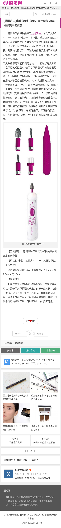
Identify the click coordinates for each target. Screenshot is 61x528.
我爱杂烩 (15, 8)
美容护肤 (40, 515)
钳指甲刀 (50, 350)
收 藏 (30, 321)
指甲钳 (10, 350)
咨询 (31, 523)
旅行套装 (36, 33)
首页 (7, 8)
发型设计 (49, 515)
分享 (41, 333)
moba (27, 363)
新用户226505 (21, 470)
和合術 (39, 523)
